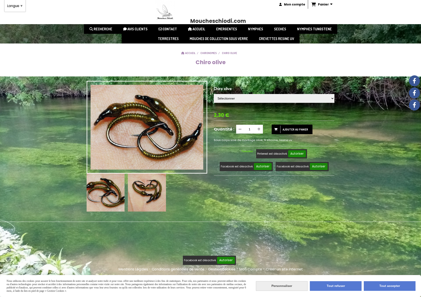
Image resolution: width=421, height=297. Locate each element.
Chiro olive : (224, 88)
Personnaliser (281, 286)
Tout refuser (336, 286)
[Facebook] (414, 80)
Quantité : (224, 129)
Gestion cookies (221, 269)
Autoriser (297, 154)
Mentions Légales (133, 269)
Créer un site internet (284, 269)
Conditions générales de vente (178, 269)
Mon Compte (250, 269)
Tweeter (247, 151)
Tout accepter (389, 286)
